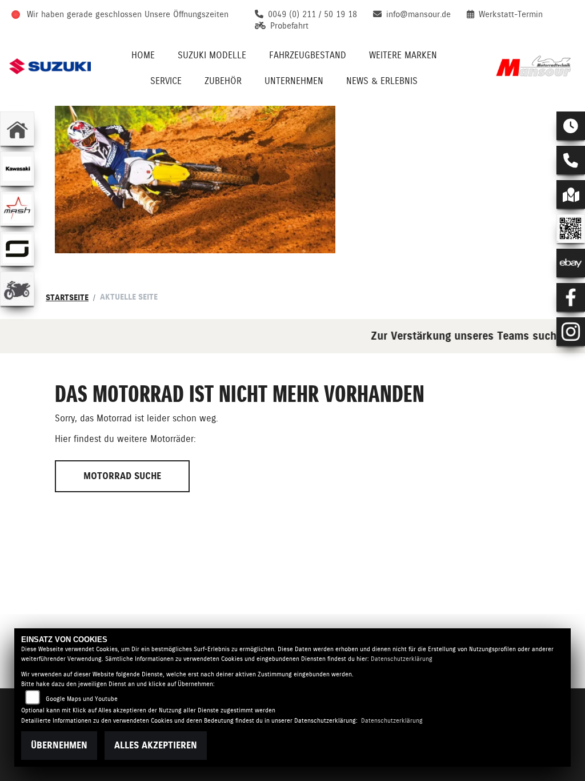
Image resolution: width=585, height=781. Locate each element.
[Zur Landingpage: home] (17, 128)
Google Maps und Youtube (82, 699)
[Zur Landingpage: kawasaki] (17, 169)
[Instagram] (570, 331)
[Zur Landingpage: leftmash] (17, 209)
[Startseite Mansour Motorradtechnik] (535, 66)
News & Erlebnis (382, 80)
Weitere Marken (403, 55)
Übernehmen (59, 745)
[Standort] (570, 194)
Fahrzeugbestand (307, 55)
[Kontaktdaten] (570, 160)
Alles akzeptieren (155, 745)
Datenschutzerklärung (401, 659)
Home (143, 55)
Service (166, 80)
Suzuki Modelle (212, 55)
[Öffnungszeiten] (570, 125)
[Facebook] (570, 297)
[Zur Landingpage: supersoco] (17, 249)
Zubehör (223, 80)
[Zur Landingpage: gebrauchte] (17, 289)
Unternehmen (294, 80)
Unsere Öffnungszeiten (187, 14)
